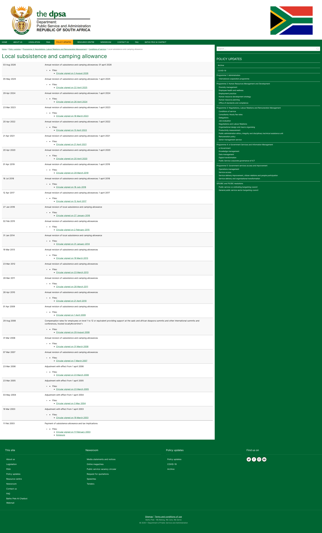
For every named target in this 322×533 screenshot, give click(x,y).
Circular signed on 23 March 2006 (72, 375)
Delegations (223, 118)
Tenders (90, 484)
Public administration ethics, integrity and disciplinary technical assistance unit (251, 133)
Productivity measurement (229, 130)
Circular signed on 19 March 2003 (72, 417)
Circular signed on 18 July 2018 (71, 187)
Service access (225, 172)
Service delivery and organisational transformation (239, 178)
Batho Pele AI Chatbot (155, 42)
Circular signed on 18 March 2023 (72, 116)
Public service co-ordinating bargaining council (238, 187)
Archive (221, 65)
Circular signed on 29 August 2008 (73, 332)
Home (4, 42)
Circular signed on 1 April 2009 (71, 315)
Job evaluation (225, 121)
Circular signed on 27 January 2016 (73, 215)
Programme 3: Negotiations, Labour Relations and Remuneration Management (55, 49)
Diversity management (228, 87)
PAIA (48, 42)
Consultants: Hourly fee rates (231, 114)
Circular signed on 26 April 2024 (71, 101)
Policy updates (63, 42)
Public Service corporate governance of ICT (237, 161)
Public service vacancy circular (101, 469)
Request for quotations (98, 474)
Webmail (10, 503)
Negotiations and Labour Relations (233, 124)
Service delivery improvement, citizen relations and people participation (248, 175)
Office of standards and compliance (233, 103)
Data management (226, 154)
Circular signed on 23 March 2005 (72, 389)
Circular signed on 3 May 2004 (71, 403)
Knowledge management (229, 151)
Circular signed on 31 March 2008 (72, 346)
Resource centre (85, 42)
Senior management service (230, 140)
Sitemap (149, 516)
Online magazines (95, 464)
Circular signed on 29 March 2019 (72, 173)
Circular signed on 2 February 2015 (73, 229)
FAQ (136, 42)
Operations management (229, 169)
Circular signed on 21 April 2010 (71, 301)
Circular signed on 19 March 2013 (72, 258)
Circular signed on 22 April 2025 (71, 87)
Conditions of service (97, 49)
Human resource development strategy (235, 97)
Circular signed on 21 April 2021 (71, 144)
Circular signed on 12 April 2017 (71, 201)
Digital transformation (227, 157)
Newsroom (105, 42)
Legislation (34, 42)
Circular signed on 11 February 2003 (73, 432)
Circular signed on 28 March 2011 (72, 286)
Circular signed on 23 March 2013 (72, 272)
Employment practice (227, 93)
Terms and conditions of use (168, 516)
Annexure (60, 435)
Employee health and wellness (231, 90)
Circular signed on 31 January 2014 (73, 244)
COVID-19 (222, 70)
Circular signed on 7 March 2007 (71, 360)
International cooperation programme (234, 79)
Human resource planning (229, 100)
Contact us (123, 42)
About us (17, 42)
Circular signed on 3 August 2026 (72, 73)
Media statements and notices (101, 459)
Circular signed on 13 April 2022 (71, 130)
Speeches (91, 479)
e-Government (225, 148)
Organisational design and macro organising (237, 127)
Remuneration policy (227, 136)
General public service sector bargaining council (238, 190)
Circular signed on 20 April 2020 (71, 158)
